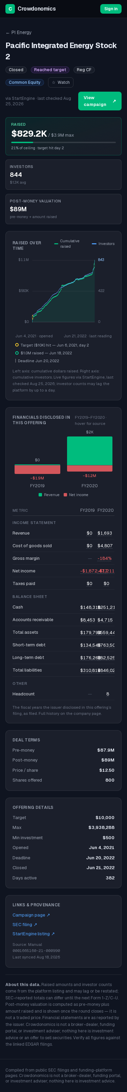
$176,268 (90, 658)
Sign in (111, 9)
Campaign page (31, 915)
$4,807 (105, 546)
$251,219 (108, 607)
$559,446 (108, 632)
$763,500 (108, 645)
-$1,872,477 (94, 571)
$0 (89, 533)
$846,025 (108, 670)
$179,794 (90, 632)
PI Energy (18, 32)
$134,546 (90, 645)
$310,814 (90, 670)
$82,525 (106, 658)
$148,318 (90, 607)
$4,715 (105, 620)
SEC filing (25, 924)
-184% (105, 558)
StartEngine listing (34, 934)
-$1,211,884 (111, 571)
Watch (61, 82)
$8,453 (87, 620)
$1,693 (105, 533)
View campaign (100, 101)
